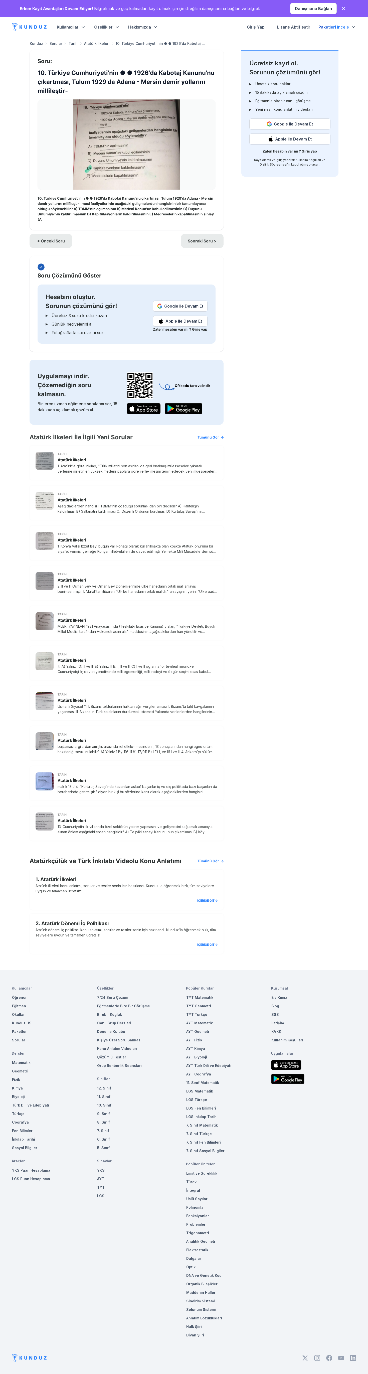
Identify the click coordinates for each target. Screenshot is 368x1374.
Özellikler (103, 27)
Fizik (16, 1079)
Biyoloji (18, 1096)
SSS (275, 1014)
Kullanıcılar (68, 27)
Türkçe (18, 1114)
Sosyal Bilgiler (24, 1148)
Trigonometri (197, 1233)
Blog (275, 1006)
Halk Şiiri (194, 1326)
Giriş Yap (256, 27)
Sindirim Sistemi (200, 1301)
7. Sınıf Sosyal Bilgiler (205, 1151)
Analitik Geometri (201, 1241)
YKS (101, 1170)
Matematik (21, 1062)
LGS (100, 1196)
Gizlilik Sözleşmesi (273, 164)
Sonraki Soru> (202, 240)
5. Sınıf (103, 1148)
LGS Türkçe (196, 1099)
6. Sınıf (103, 1139)
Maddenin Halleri (201, 1292)
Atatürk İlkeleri (96, 43)
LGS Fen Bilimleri (201, 1108)
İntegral (193, 1190)
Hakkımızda (139, 27)
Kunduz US (22, 1023)
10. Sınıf (104, 1105)
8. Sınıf (103, 1122)
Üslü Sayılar (197, 1199)
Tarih (73, 43)
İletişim (277, 1023)
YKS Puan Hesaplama (31, 1170)
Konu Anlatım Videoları (117, 1048)
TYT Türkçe (196, 1014)
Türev (191, 1182)
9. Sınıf (103, 1114)
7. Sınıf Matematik (202, 1125)
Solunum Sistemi (201, 1309)
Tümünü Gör (208, 437)
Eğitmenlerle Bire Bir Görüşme (123, 1006)
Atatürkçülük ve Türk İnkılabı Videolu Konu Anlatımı (124, 861)
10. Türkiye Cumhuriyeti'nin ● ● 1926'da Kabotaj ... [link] (160, 43)
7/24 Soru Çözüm (112, 997)
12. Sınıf (104, 1088)
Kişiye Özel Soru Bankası (119, 1040)
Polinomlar (195, 1207)
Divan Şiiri (195, 1335)
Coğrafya (20, 1122)
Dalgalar (193, 1258)
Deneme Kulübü (111, 1031)
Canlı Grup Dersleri (114, 1023)
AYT (100, 1179)
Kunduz (36, 43)
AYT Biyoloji (196, 1057)
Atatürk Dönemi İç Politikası (75, 923)
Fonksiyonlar (197, 1216)
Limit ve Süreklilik (201, 1173)
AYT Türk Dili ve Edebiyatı (208, 1065)
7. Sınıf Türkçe (199, 1134)
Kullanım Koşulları (308, 160)
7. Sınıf (103, 1131)
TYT (101, 1187)
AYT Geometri (198, 1031)
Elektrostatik (197, 1250)
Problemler (196, 1224)
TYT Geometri (198, 1006)
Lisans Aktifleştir (293, 27)
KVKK (276, 1031)
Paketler (19, 1031)
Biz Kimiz (279, 997)
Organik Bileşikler (202, 1284)
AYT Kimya (195, 1048)
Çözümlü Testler (111, 1057)
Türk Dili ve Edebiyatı (30, 1105)
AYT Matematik (199, 1023)
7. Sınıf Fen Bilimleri (203, 1142)
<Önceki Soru (51, 240)
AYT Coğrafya (198, 1074)
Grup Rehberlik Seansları (119, 1065)
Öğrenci (19, 997)
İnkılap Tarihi (23, 1139)
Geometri (20, 1071)
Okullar (18, 1014)
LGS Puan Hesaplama (31, 1179)
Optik (191, 1267)
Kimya (17, 1088)
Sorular (56, 43)
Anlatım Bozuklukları (204, 1318)
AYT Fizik (194, 1040)
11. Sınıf (103, 1096)
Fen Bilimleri (23, 1131)
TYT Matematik (199, 997)
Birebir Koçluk (109, 1014)
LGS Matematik (199, 1091)
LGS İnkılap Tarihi (202, 1117)
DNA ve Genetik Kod (204, 1275)
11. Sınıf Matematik (202, 1082)
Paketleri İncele (333, 27)
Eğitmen (19, 1006)
